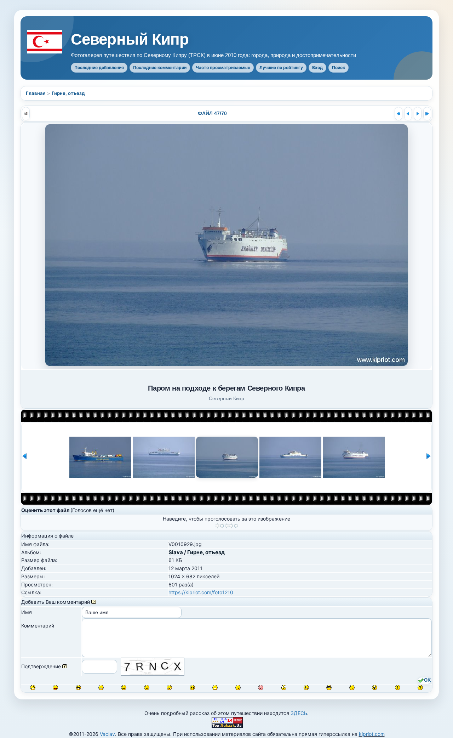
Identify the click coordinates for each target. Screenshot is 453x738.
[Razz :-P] (55, 687)
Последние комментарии (160, 67)
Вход (317, 67)
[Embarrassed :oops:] (260, 687)
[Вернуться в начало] (398, 113)
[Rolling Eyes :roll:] (329, 687)
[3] (226, 525)
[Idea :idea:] (374, 687)
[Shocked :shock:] (283, 687)
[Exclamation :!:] (397, 687)
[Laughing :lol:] (32, 687)
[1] (217, 525)
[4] (231, 525)
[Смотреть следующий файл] (418, 113)
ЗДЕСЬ (299, 713)
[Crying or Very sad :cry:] (169, 687)
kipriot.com (372, 734)
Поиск (338, 67)
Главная (36, 93)
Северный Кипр (130, 39)
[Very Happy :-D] (78, 687)
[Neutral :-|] (123, 687)
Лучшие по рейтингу (281, 67)
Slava (175, 552)
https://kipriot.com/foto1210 (200, 592)
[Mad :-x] (306, 687)
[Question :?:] (420, 687)
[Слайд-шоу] (26, 113)
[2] (222, 525)
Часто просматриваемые (223, 67)
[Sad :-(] (146, 687)
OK (427, 680)
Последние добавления (99, 67)
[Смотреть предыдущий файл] (408, 113)
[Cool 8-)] (192, 687)
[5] (236, 525)
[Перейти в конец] (427, 113)
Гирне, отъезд (68, 93)
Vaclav (107, 734)
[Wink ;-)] (352, 687)
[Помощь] (93, 602)
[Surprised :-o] (215, 687)
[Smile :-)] (101, 687)
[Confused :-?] (238, 687)
